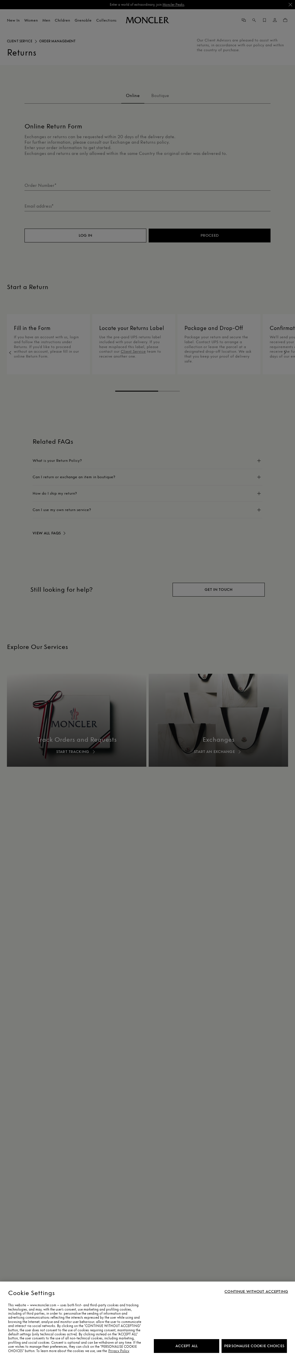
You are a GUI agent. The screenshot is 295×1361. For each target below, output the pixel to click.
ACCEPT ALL (186, 1345)
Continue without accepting (256, 1291)
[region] (147, 1321)
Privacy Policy (118, 1351)
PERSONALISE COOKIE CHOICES (254, 1345)
